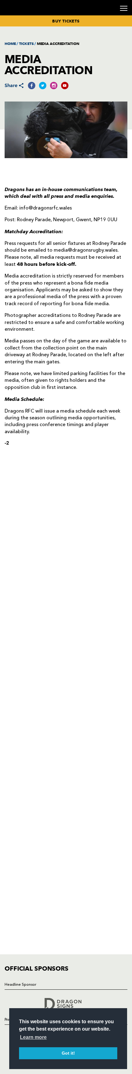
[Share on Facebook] (31, 85)
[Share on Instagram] (53, 85)
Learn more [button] (33, 1037)
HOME (10, 43)
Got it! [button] (68, 1053)
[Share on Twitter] (42, 85)
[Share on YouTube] (64, 85)
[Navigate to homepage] (12, 15)
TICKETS (26, 43)
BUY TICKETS (66, 20)
